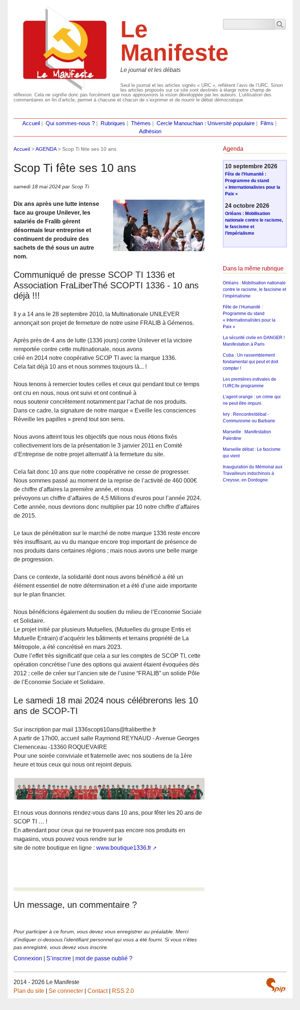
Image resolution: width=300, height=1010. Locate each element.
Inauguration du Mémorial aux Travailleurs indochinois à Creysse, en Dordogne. (252, 473)
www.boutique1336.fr (123, 848)
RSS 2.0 (123, 991)
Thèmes (141, 123)
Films (267, 123)
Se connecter (66, 991)
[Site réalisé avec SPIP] (276, 985)
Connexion (28, 958)
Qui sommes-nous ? (70, 123)
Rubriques (113, 123)
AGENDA (45, 149)
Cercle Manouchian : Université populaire (206, 123)
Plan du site (29, 991)
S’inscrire (58, 958)
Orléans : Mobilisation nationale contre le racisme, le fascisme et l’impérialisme (254, 289)
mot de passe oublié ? (103, 958)
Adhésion (150, 131)
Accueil (31, 123)
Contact (97, 991)
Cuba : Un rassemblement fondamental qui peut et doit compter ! (250, 362)
